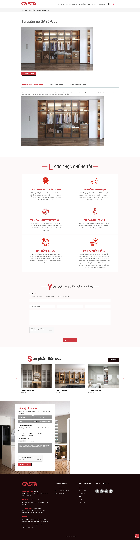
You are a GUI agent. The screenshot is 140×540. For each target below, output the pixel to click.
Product (32, 294)
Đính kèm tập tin (23, 438)
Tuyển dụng (82, 502)
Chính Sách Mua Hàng (60, 488)
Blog (89, 4)
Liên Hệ (94, 4)
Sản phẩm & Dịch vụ (84, 490)
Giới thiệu (81, 488)
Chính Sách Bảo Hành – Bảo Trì (62, 490)
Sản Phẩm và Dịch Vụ (71, 4)
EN (117, 7)
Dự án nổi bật (82, 4)
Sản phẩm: (21, 431)
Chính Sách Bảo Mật (59, 493)
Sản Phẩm (32, 10)
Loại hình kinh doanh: (25, 425)
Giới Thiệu (61, 4)
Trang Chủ (24, 10)
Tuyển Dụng (101, 4)
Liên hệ (80, 499)
